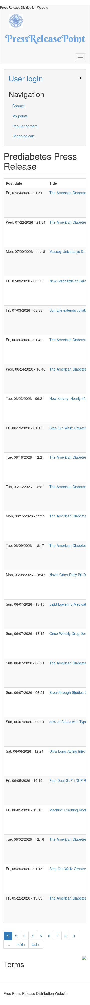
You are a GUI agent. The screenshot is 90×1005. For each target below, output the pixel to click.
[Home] (18, 20)
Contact (18, 105)
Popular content (25, 125)
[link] (45, 78)
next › (21, 944)
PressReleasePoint (45, 40)
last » (36, 944)
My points (20, 115)
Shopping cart (23, 135)
